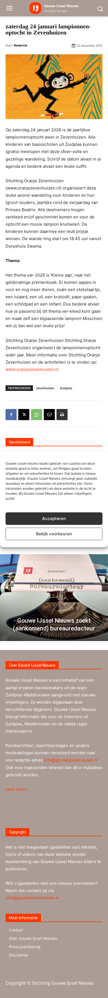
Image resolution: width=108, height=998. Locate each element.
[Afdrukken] (62, 414)
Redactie (20, 45)
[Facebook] (11, 414)
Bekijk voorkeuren (54, 533)
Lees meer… (17, 789)
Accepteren (54, 518)
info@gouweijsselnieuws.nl (71, 760)
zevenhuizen (45, 388)
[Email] (49, 414)
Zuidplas (66, 388)
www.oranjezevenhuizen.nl (32, 369)
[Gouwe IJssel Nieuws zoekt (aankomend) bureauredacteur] (54, 597)
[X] (23, 414)
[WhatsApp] (36, 414)
